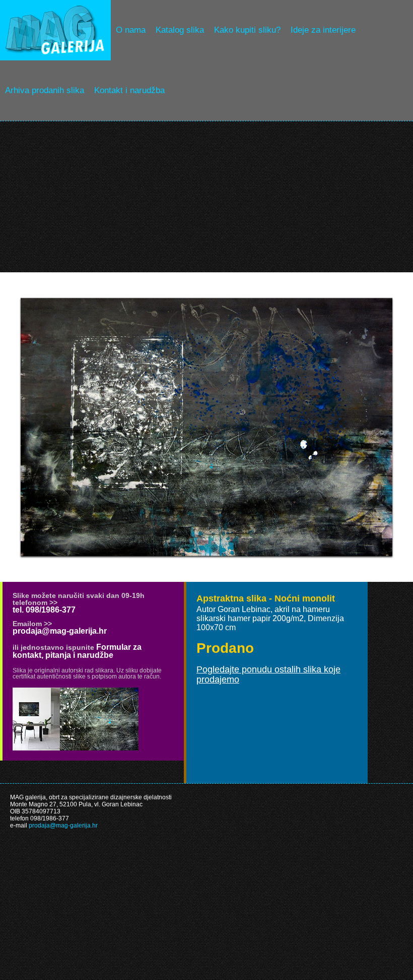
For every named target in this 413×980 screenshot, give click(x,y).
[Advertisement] (206, 196)
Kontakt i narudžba (129, 90)
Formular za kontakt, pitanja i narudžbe (77, 651)
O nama (131, 30)
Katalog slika (180, 30)
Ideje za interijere (323, 30)
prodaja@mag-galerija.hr (60, 631)
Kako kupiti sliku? (247, 30)
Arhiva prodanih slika (44, 90)
